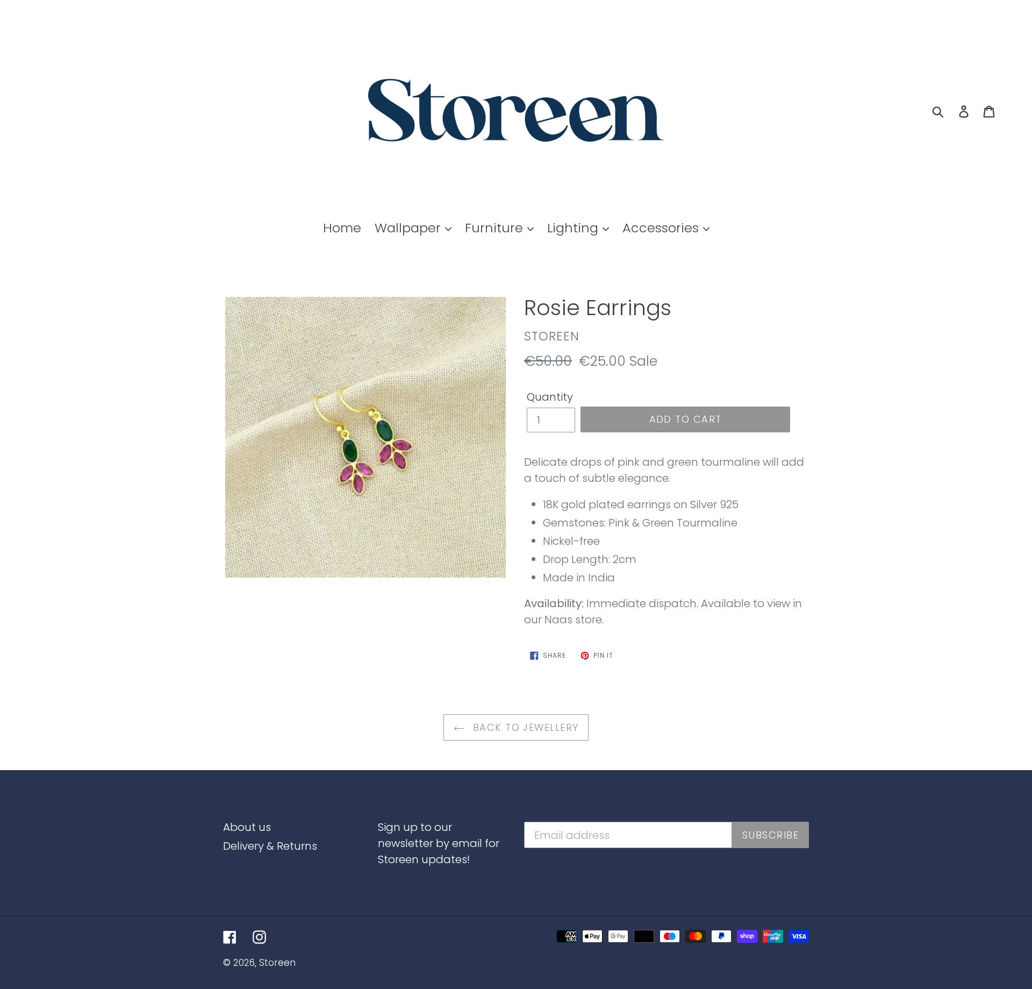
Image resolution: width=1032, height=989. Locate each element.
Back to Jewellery (524, 727)
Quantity (550, 396)
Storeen (277, 962)
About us (247, 827)
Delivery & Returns (270, 845)
